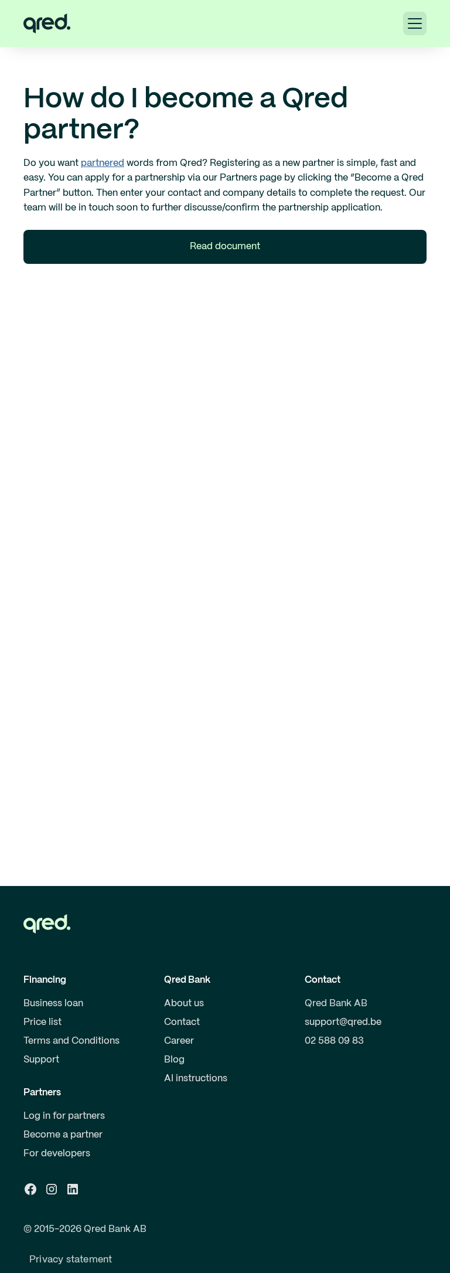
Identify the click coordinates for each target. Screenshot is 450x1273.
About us (184, 1003)
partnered (102, 163)
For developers (56, 1153)
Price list (42, 1022)
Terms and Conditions (71, 1041)
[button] (415, 23)
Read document (225, 246)
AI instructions (195, 1078)
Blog (174, 1059)
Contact (182, 1022)
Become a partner (63, 1135)
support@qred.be (343, 1022)
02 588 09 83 (334, 1041)
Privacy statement (70, 1259)
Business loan (53, 1003)
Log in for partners (64, 1116)
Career (179, 1041)
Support (41, 1059)
